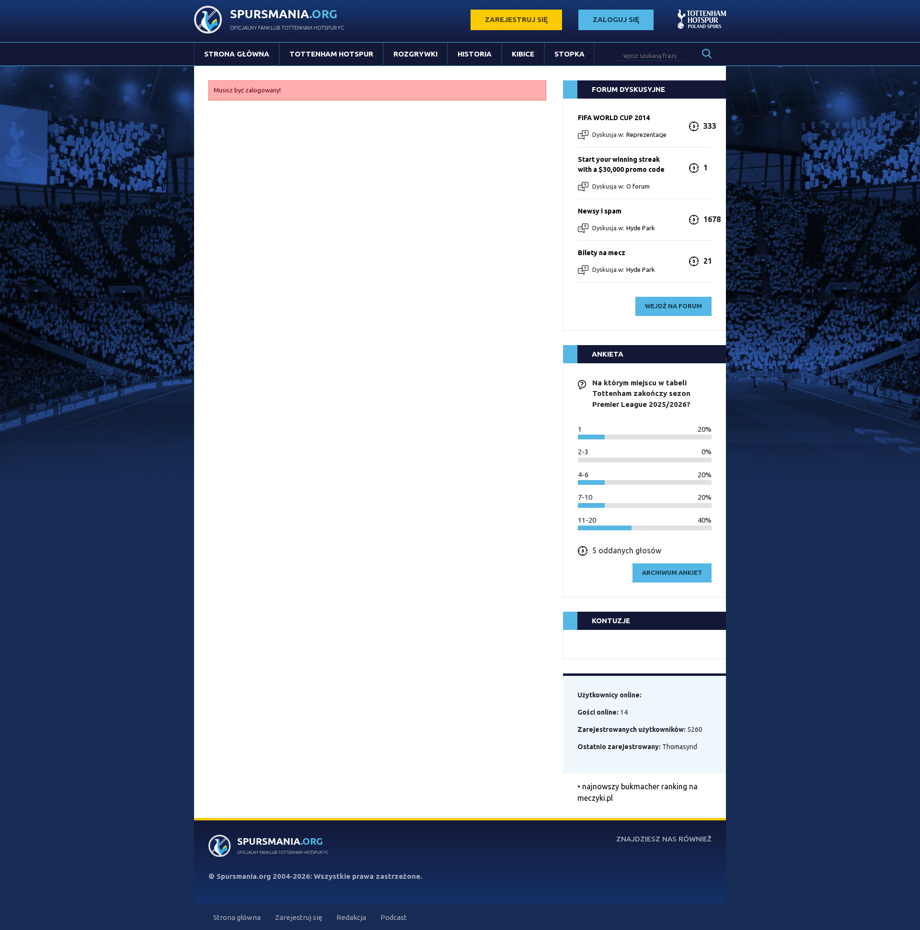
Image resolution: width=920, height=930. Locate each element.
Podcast (393, 917)
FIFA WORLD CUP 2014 (614, 118)
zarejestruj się (516, 19)
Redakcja (351, 917)
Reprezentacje (646, 134)
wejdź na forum (673, 306)
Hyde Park (640, 227)
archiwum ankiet (672, 572)
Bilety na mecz (601, 253)
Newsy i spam (599, 211)
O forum (638, 186)
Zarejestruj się (298, 917)
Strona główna (236, 54)
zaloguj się (616, 19)
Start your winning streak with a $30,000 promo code (621, 164)
